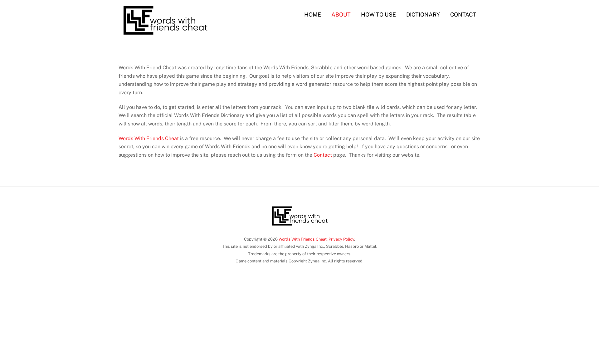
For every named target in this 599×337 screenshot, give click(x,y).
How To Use (378, 14)
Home (312, 14)
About (341, 14)
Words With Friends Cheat (149, 138)
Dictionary (423, 14)
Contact (463, 14)
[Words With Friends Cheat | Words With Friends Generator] (165, 36)
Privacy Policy (341, 239)
